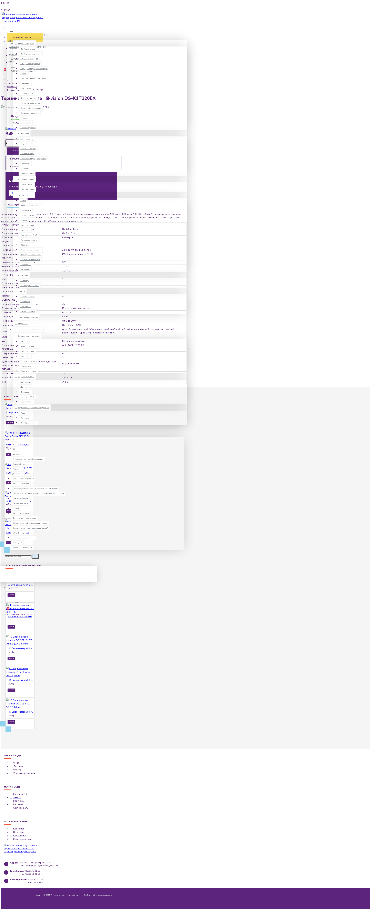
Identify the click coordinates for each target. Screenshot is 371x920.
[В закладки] (10, 426)
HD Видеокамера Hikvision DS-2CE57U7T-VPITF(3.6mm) (21, 711)
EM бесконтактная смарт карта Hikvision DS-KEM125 (21, 616)
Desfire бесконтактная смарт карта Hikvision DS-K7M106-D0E (21, 585)
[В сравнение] (18, 426)
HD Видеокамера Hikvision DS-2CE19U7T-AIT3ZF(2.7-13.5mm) (21, 648)
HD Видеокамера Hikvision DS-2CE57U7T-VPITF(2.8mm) (21, 680)
